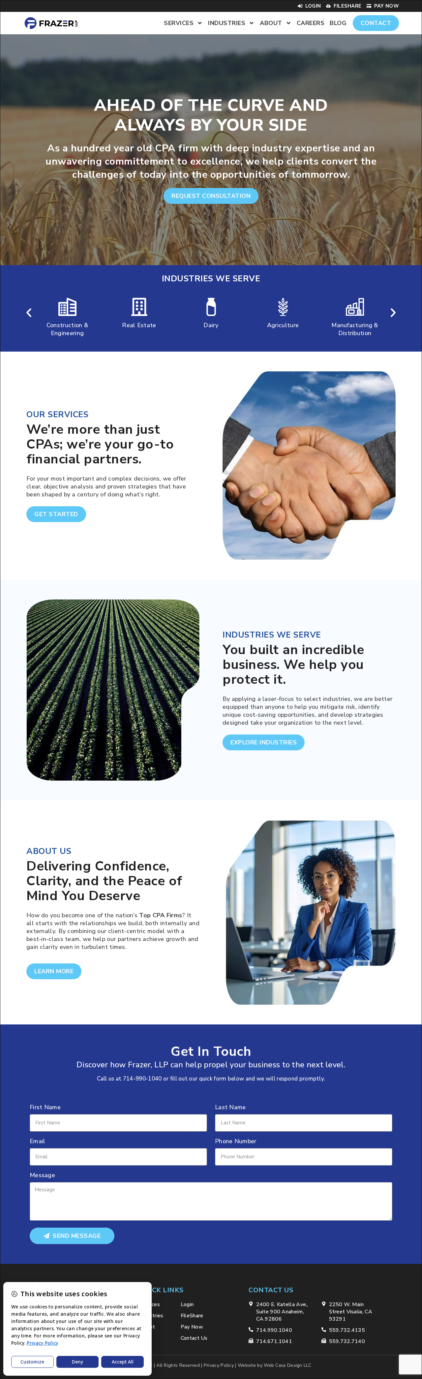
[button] (29, 312)
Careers (311, 23)
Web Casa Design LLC (287, 1365)
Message (42, 1175)
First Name (45, 1107)
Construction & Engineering (355, 329)
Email (37, 1141)
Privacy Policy (219, 1365)
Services (179, 23)
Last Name (230, 1107)
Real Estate (67, 325)
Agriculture (211, 325)
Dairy (139, 325)
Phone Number (235, 1141)
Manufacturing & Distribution (282, 329)
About (271, 23)
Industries (226, 23)
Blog (338, 23)
